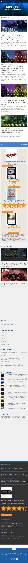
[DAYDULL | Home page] (14, 7)
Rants (3, 338)
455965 (3, 511)
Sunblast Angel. (14, 225)
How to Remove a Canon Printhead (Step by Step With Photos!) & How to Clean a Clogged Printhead (17, 379)
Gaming (2, 33)
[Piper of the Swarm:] (11, 178)
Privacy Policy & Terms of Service (9, 554)
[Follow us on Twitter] (24, 144)
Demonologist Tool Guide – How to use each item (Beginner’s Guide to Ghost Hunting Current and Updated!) (13, 354)
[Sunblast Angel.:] (11, 224)
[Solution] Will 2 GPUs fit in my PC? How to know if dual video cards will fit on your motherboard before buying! (16, 383)
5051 (14, 208)
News (3, 335)
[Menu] (26, 1)
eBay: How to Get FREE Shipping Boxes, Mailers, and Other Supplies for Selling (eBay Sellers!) (17, 408)
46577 (14, 183)
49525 (14, 229)
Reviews (6, 261)
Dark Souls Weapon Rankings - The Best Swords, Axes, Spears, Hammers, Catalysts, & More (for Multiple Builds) (17, 386)
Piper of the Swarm (14, 179)
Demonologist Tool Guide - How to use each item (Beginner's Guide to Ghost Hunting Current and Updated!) (17, 375)
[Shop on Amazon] (22, 144)
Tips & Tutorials (8, 128)
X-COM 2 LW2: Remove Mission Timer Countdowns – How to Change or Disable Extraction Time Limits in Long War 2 (12, 38)
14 (26, 52)
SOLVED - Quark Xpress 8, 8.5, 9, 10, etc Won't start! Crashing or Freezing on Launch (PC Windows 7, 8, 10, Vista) (17, 397)
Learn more (7, 419)
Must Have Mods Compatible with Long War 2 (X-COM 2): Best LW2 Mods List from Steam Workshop (14, 102)
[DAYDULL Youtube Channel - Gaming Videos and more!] (26, 144)
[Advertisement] (11, 307)
